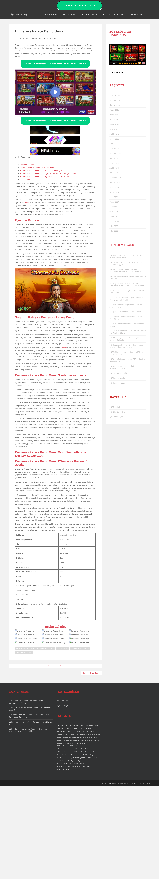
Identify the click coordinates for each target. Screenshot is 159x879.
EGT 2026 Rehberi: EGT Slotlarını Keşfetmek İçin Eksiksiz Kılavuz (127, 332)
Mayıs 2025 (114, 163)
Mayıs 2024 (114, 187)
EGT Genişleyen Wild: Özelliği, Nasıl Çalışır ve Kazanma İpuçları (127, 367)
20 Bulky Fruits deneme (64, 740)
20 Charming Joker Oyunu (65, 749)
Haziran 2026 (114, 105)
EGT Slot (95, 758)
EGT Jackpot (93, 755)
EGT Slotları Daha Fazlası (91, 14)
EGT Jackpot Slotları (117, 383)
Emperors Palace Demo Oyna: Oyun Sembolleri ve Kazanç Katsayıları (48, 173)
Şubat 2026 (114, 124)
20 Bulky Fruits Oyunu (80, 740)
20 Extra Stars (79, 749)
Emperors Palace (62, 648)
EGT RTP (89, 758)
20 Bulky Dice (96, 734)
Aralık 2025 (114, 134)
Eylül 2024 (113, 173)
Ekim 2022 (113, 226)
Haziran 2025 (114, 158)
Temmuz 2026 (115, 100)
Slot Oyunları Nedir (63, 769)
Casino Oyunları (62, 755)
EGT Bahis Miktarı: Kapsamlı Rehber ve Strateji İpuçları (125, 306)
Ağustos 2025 (114, 148)
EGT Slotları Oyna (49, 38)
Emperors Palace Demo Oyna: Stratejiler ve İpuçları (41, 170)
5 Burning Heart (62, 725)
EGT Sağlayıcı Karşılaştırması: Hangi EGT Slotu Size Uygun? (126, 263)
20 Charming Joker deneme (79, 746)
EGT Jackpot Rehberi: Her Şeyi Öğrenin (125, 312)
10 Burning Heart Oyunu (83, 734)
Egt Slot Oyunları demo (86, 761)
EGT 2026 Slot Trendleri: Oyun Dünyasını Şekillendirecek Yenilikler (126, 298)
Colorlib (109, 783)
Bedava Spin (95, 752)
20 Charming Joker (63, 746)
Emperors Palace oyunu (24, 652)
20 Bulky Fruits (92, 737)
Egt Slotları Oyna (21, 14)
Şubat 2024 (114, 202)
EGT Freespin (20, 648)
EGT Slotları (61, 761)
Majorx (77, 766)
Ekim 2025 (113, 144)
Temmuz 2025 (115, 153)
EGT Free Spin (115, 407)
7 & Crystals (87, 728)
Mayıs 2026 (114, 110)
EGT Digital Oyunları (69, 14)
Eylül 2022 (113, 231)
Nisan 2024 (114, 192)
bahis (27, 202)
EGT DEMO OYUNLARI (136, 14)
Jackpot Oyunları (78, 763)
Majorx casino (85, 766)
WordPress (132, 783)
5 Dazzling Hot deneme (76, 725)
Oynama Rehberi (27, 165)
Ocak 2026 (113, 129)
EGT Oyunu (31, 648)
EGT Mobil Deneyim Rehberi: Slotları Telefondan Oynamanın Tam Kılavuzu (125, 270)
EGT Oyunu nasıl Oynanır (45, 648)
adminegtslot (36, 38)
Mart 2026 (113, 119)
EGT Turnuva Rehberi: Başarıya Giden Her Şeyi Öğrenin (126, 317)
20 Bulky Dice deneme (64, 737)
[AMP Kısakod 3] (55, 154)
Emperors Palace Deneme (80, 648)
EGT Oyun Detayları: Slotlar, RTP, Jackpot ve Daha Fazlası (127, 360)
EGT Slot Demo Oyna (117, 412)
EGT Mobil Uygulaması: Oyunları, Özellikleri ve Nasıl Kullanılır (127, 339)
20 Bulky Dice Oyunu (79, 737)
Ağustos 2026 (114, 95)
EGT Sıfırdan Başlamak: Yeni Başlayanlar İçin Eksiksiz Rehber (127, 277)
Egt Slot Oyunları (71, 761)
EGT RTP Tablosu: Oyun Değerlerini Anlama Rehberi (127, 324)
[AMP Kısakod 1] (55, 133)
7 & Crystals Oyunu (77, 731)
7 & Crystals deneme (63, 731)
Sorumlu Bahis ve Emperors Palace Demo (37, 167)
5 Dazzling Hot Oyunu (91, 725)
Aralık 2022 (114, 216)
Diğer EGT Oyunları (115, 14)
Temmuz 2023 (115, 206)
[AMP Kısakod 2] (55, 144)
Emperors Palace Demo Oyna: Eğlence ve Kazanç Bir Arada (44, 176)
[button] (55, 92)
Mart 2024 (113, 197)
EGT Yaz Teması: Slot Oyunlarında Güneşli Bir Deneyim (126, 291)
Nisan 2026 (114, 115)
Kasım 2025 (114, 139)
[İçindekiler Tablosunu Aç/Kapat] (17, 162)
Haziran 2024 (114, 182)
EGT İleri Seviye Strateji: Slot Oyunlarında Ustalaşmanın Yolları (126, 256)
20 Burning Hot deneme (65, 743)
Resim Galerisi (26, 179)
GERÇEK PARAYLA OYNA (79, 5)
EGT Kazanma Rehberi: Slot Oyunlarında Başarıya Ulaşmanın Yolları (126, 346)
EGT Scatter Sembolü (118, 373)
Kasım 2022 (114, 221)
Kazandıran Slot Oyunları (65, 766)
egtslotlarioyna (63, 705)
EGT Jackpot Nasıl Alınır (119, 378)
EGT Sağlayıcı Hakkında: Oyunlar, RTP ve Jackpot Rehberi (126, 353)
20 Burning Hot (94, 740)
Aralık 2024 (114, 168)
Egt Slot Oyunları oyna (64, 763)
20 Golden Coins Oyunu (82, 752)
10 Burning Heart (90, 731)
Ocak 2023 (113, 211)
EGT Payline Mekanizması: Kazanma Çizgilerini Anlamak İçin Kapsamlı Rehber (126, 284)
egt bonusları (73, 755)
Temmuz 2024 (115, 177)
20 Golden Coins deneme (65, 752)
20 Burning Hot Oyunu (81, 743)
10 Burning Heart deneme (65, 734)
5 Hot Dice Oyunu (76, 728)
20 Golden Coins (90, 749)
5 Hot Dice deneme (63, 728)
